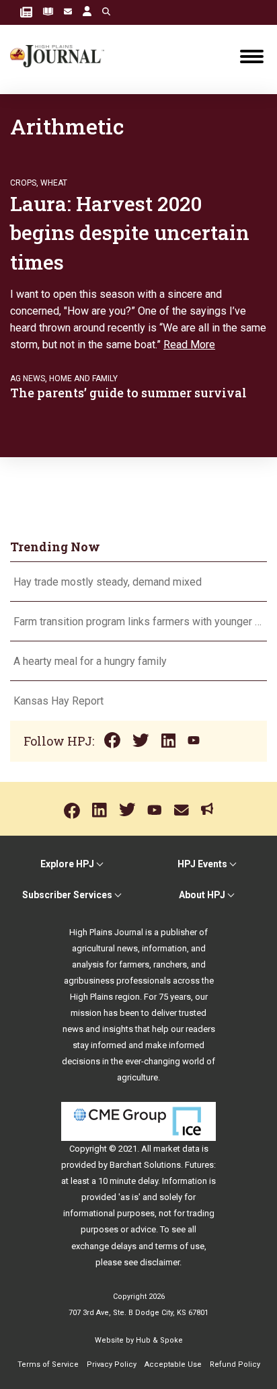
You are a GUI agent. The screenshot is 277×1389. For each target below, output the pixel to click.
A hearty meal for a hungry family (91, 661)
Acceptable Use (173, 1364)
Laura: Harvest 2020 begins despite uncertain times (129, 232)
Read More (189, 344)
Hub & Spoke (159, 1340)
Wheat (53, 183)
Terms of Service (48, 1364)
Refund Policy (235, 1364)
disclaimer (160, 1262)
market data (176, 1149)
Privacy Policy (111, 1364)
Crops (23, 183)
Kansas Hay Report (58, 700)
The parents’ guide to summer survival (128, 393)
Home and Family (83, 378)
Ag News (27, 378)
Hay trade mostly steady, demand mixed (107, 582)
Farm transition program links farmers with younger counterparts (138, 621)
